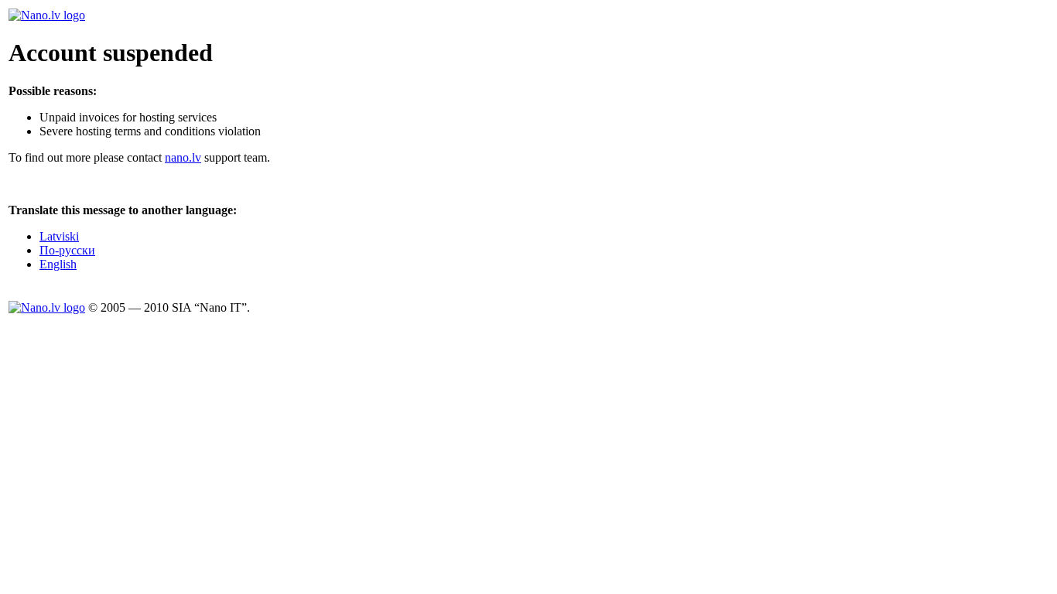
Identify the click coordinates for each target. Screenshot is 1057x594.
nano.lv (183, 157)
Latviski (59, 236)
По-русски (67, 250)
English (58, 264)
